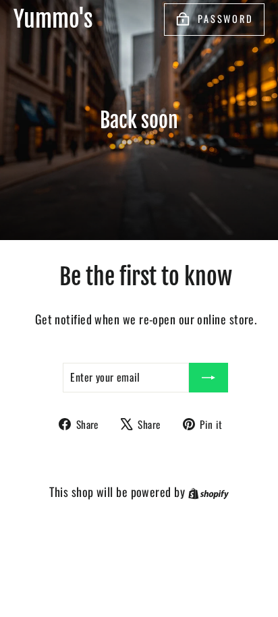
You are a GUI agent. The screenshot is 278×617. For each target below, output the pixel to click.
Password (226, 18)
